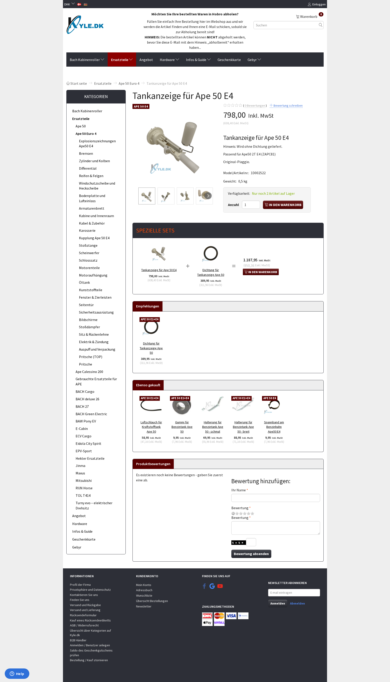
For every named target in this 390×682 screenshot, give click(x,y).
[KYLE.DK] (85, 23)
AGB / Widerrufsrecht (84, 625)
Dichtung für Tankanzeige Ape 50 (210, 272)
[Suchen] (321, 25)
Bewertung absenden (251, 553)
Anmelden (277, 603)
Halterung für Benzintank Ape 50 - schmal (212, 427)
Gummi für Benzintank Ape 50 (182, 427)
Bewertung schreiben (288, 105)
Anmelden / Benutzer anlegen (90, 645)
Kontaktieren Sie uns (84, 595)
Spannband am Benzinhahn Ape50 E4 (274, 427)
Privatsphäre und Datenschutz (90, 590)
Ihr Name (238, 490)
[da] (79, 4)
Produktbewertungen (153, 464)
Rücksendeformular (83, 615)
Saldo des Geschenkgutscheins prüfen (91, 652)
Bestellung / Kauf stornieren (89, 660)
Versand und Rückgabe (85, 605)
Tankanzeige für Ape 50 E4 (158, 270)
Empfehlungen (147, 306)
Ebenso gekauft (148, 385)
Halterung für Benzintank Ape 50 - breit (243, 427)
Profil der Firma (80, 585)
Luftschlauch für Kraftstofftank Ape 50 (151, 427)
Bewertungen (255, 105)
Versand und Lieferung (85, 610)
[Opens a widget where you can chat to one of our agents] (17, 674)
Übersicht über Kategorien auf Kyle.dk (90, 632)
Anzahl (234, 204)
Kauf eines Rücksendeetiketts (90, 620)
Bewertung (239, 508)
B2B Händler (78, 640)
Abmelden (297, 603)
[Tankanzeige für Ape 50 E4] (174, 144)
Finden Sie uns (79, 600)
